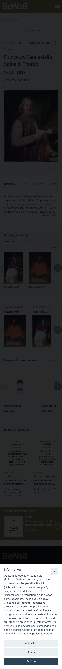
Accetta (31, 661)
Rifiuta (31, 652)
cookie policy (31, 633)
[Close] (54, 571)
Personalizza (31, 643)
